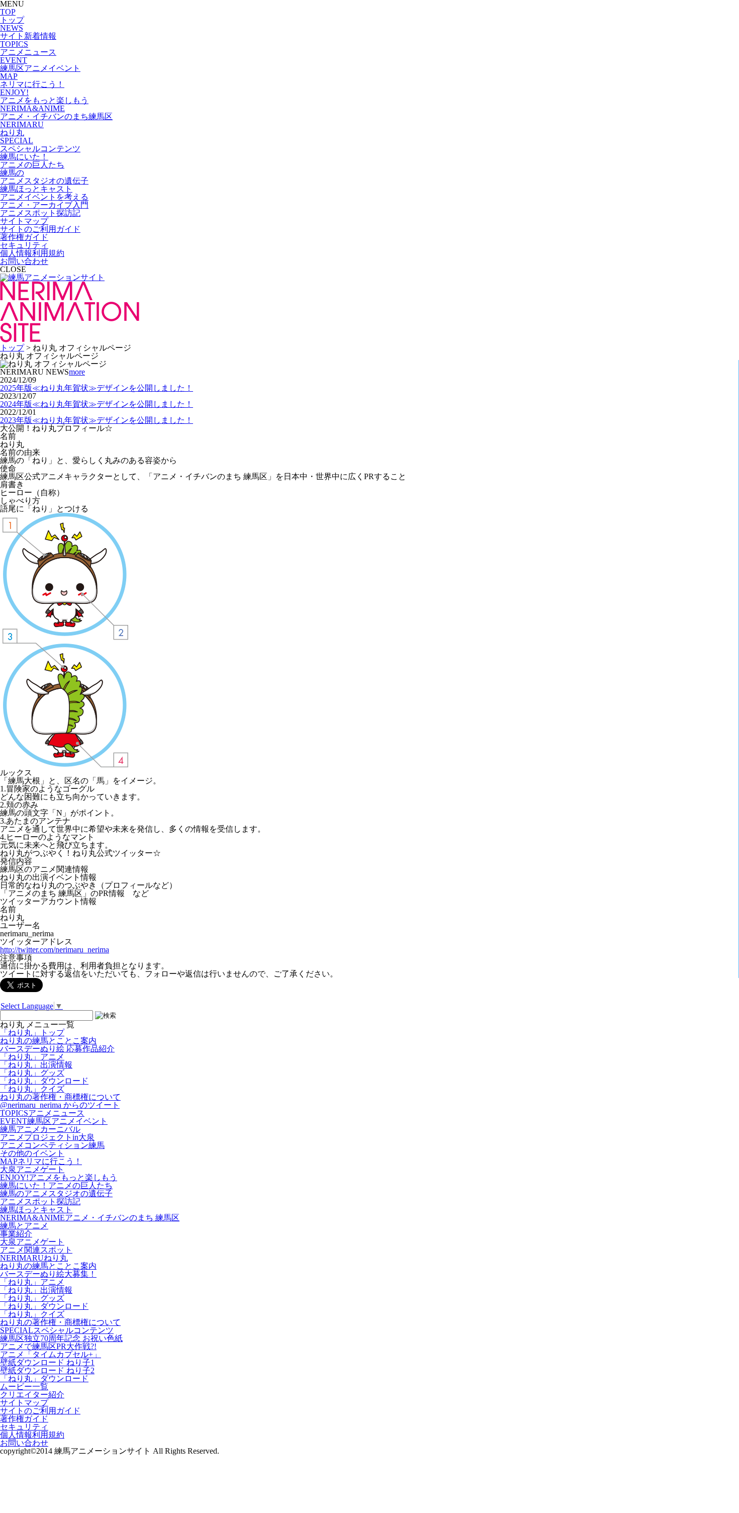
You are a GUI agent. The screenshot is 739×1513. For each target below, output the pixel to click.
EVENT (54, 1121)
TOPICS (42, 1113)
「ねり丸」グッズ (32, 1073)
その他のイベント (32, 1153)
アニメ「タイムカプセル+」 (50, 1354)
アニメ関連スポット (36, 1249)
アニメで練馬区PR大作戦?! (48, 1346)
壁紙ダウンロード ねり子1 (47, 1362)
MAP (41, 1161)
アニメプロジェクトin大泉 (47, 1137)
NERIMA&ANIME (89, 1217)
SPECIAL (57, 1330)
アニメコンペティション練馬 (52, 1145)
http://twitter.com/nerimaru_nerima (54, 949)
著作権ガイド (24, 237)
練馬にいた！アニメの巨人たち (56, 1185)
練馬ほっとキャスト (36, 1209)
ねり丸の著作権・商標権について (60, 1097)
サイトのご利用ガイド (40, 229)
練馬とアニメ (24, 1225)
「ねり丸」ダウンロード (44, 1081)
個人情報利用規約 (32, 253)
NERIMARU (34, 1258)
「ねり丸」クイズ (32, 1089)
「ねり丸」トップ (32, 1032)
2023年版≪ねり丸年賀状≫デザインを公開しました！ (96, 420)
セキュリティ (24, 245)
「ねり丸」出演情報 (36, 1064)
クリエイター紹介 (32, 1394)
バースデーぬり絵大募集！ (48, 1274)
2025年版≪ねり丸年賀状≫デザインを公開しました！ (96, 388)
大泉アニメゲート (32, 1169)
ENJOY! (58, 1177)
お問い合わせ (24, 261)
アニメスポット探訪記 (40, 1201)
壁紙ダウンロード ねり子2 (47, 1370)
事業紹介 (16, 1233)
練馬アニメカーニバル (40, 1129)
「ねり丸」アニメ (32, 1056)
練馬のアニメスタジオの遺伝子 (56, 1193)
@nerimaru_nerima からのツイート (60, 1105)
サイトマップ (24, 221)
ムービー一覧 (24, 1386)
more (77, 372)
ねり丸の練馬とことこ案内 (48, 1040)
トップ (12, 347)
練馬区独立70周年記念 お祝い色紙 (61, 1338)
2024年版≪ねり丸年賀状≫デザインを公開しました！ (96, 404)
